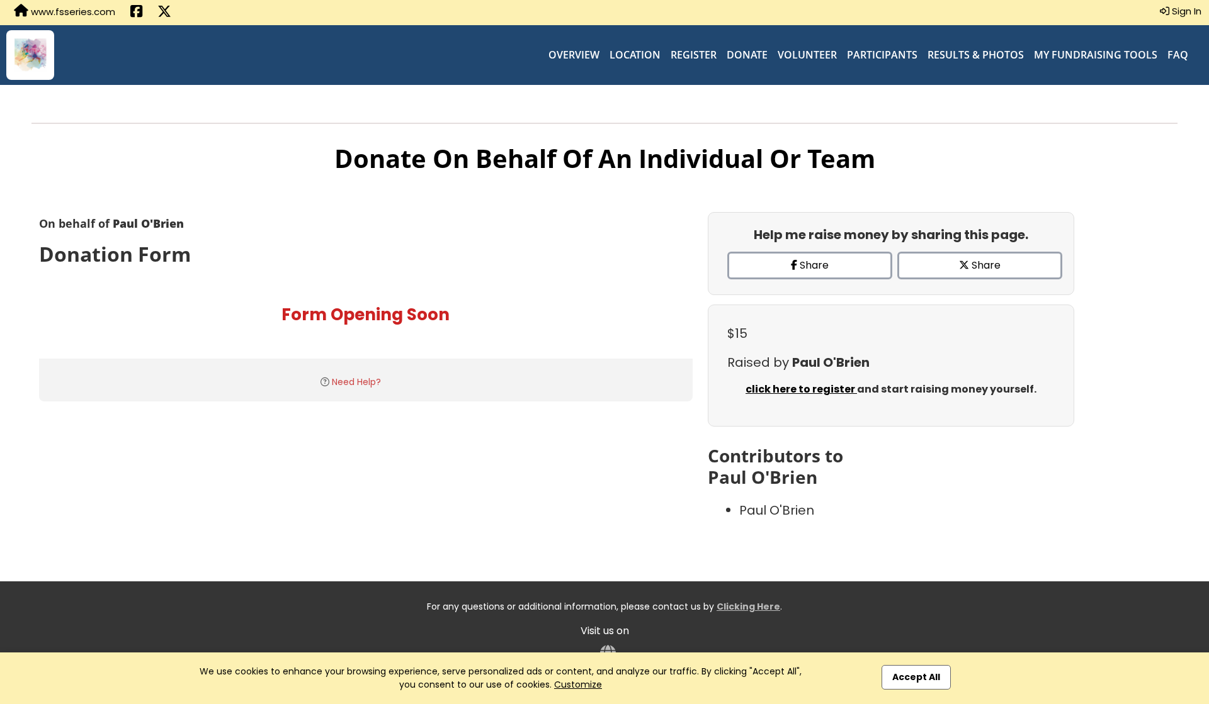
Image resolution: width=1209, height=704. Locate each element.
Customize (578, 684)
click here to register (801, 389)
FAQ (1177, 55)
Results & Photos (976, 55)
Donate (747, 55)
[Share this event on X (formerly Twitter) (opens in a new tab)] (164, 12)
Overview (573, 55)
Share (813, 265)
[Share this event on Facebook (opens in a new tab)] (136, 12)
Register (694, 55)
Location (635, 55)
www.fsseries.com (71, 11)
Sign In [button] (1185, 11)
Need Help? (356, 382)
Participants (882, 55)
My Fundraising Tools (1095, 55)
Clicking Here (748, 606)
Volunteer (807, 55)
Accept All (916, 677)
